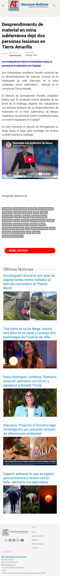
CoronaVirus (8, 216)
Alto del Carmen (20, 209)
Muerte (42, 224)
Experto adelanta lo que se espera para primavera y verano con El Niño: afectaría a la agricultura (28, 478)
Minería (33, 224)
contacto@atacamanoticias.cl (15, 557)
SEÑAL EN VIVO (18, 250)
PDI (27, 228)
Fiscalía (25, 220)
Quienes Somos (37, 536)
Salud (52, 228)
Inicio (34, 532)
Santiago (6, 232)
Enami (16, 220)
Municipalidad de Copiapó (13, 228)
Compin (44, 213)
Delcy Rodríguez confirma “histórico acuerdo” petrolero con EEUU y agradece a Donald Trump (30, 381)
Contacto (35, 548)
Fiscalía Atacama (37, 220)
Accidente (7, 209)
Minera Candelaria (21, 224)
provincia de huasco (39, 228)
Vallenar (36, 232)
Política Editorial (38, 544)
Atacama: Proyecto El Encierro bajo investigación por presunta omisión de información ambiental (29, 429)
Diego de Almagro (39, 216)
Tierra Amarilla (18, 232)
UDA (28, 232)
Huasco (50, 220)
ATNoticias (7, 213)
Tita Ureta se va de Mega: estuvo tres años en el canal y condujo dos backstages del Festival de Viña (29, 333)
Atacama (32, 209)
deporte (27, 216)
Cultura (18, 216)
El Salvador (7, 220)
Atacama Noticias (46, 209)
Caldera (17, 213)
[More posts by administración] (4, 53)
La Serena (7, 224)
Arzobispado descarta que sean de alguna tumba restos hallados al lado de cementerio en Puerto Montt (29, 282)
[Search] (54, 5)
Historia (35, 540)
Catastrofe (27, 213)
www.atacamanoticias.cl (12, 236)
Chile (36, 213)
